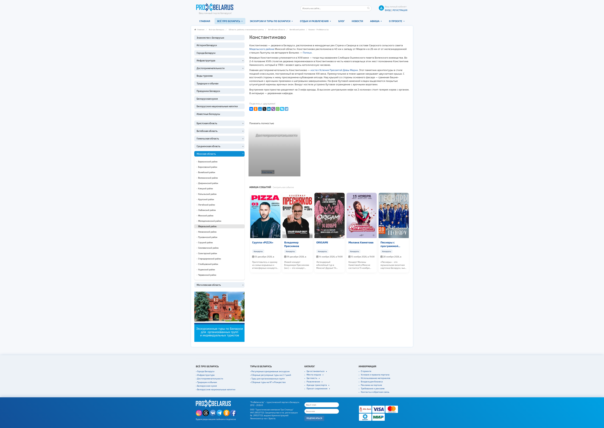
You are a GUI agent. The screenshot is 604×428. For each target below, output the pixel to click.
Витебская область (276, 29)
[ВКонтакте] (251, 109)
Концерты (258, 251)
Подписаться (314, 418)
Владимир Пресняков (259, 244)
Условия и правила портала (375, 374)
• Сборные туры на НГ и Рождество (268, 382)
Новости (357, 21)
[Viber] (273, 109)
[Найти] (368, 8)
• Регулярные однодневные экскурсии (270, 371)
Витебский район (297, 29)
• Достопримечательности (209, 378)
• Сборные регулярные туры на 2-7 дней (270, 375)
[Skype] (282, 109)
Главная (204, 21)
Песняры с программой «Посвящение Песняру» (357, 244)
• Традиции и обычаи (206, 382)
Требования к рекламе (373, 388)
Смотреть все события (283, 187)
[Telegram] (286, 109)
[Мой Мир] (260, 109)
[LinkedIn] (269, 109)
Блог (341, 21)
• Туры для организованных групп (267, 378)
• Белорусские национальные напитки (215, 389)
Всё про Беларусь (228, 21)
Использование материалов (375, 378)
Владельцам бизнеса (372, 381)
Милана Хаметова (328, 242)
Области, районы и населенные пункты (246, 29)
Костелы (268, 171)
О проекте (395, 21)
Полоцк (307, 52)
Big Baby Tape (389, 242)
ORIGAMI (290, 242)
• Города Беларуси (205, 371)
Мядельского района (261, 48)
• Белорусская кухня (206, 385)
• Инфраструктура (205, 375)
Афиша (374, 21)
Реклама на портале (371, 385)
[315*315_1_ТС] (219, 316)
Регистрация (400, 10)
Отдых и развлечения (314, 21)
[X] (264, 109)
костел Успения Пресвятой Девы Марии (334, 69)
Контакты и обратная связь (375, 392)
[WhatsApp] (278, 109)
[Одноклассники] (255, 109)
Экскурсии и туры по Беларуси (270, 21)
